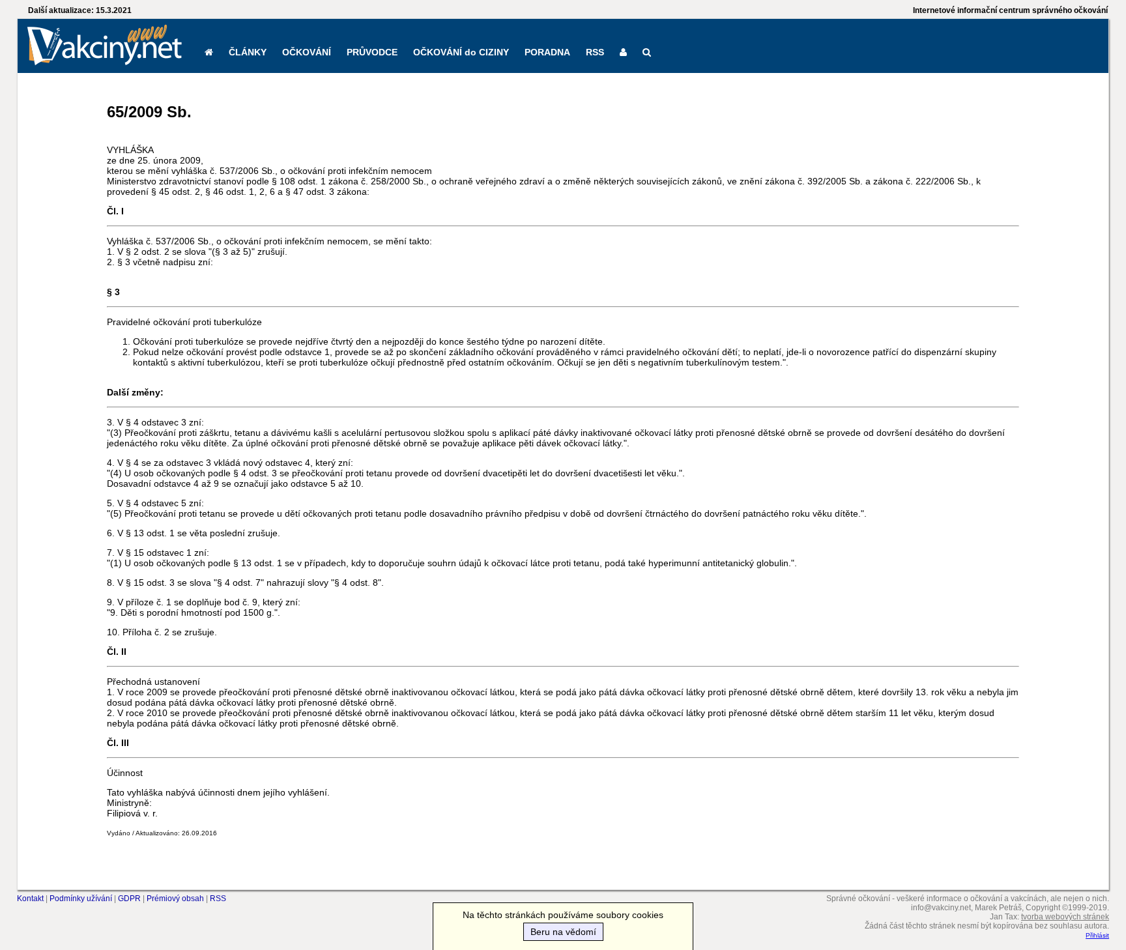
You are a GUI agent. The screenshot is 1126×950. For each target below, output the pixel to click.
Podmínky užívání (81, 898)
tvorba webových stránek (1065, 916)
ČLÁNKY (248, 52)
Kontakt (30, 898)
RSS (595, 52)
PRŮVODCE (372, 52)
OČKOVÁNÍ (306, 52)
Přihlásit (1097, 935)
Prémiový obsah (175, 898)
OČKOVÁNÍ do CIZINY (461, 52)
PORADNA (547, 52)
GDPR (129, 898)
